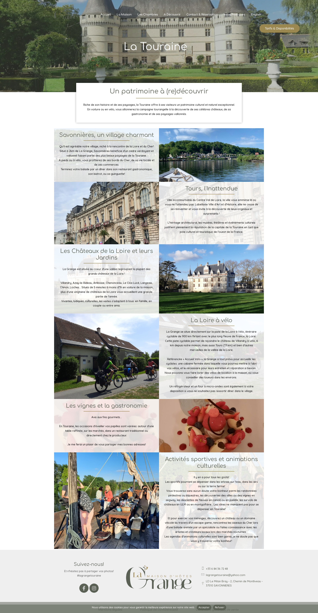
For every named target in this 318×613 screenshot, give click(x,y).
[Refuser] (313, 607)
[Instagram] (94, 588)
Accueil (105, 14)
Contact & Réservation (202, 14)
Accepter (204, 607)
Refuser (219, 607)
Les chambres (147, 14)
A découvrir (172, 14)
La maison (124, 14)
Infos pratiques (234, 14)
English (256, 14)
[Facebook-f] (84, 588)
